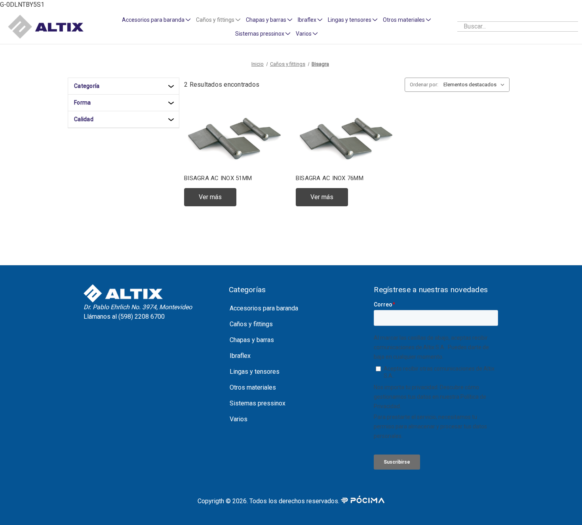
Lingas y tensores (349, 20)
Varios (304, 33)
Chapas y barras (266, 20)
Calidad (83, 119)
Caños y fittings (215, 20)
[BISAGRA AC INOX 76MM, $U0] (347, 138)
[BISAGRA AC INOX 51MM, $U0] (235, 138)
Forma (82, 102)
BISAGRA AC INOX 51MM (218, 178)
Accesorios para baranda (153, 20)
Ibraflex (307, 20)
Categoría (86, 86)
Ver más (210, 197)
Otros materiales (404, 20)
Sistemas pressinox (259, 33)
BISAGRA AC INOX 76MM (329, 178)
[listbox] (475, 84)
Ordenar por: (424, 85)
